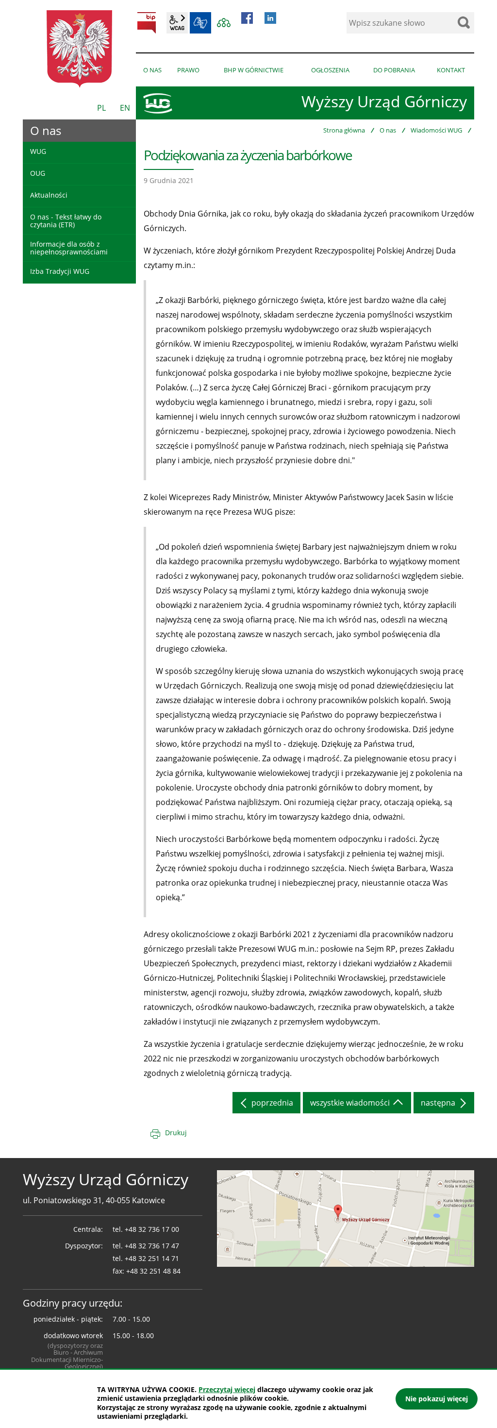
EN (125, 107)
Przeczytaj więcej (227, 1389)
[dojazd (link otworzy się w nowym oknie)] (345, 1217)
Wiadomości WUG (436, 130)
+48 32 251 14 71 (152, 1258)
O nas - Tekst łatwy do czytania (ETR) (65, 220)
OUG (37, 173)
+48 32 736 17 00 (152, 1229)
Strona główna (344, 130)
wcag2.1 (177, 23)
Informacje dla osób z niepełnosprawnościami (69, 247)
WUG (38, 151)
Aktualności (48, 195)
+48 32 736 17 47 (152, 1245)
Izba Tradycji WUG (59, 271)
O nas (388, 130)
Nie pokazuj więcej (436, 1398)
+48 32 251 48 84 (153, 1271)
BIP (146, 23)
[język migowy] (200, 23)
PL (101, 107)
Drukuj (176, 1132)
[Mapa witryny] (223, 23)
